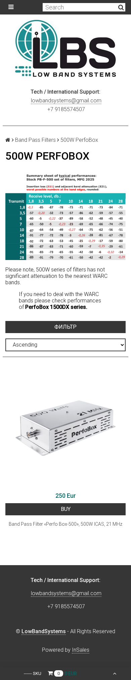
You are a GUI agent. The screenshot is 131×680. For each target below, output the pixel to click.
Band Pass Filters (35, 140)
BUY (66, 509)
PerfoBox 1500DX (47, 307)
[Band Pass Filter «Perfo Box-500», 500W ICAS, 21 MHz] (65, 428)
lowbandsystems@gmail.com (66, 100)
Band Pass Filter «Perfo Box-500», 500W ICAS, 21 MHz (65, 524)
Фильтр (65, 327)
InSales (80, 650)
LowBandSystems (43, 631)
